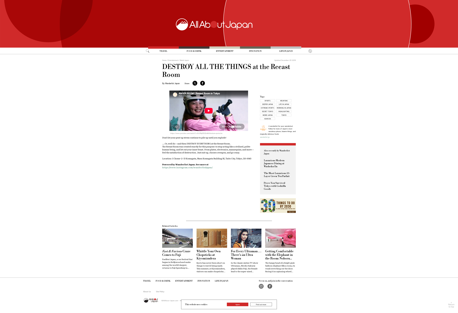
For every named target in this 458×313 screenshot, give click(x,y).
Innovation (255, 51)
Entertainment (225, 51)
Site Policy (160, 291)
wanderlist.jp (265, 137)
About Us (147, 291)
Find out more (261, 304)
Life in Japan (286, 51)
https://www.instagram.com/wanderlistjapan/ (187, 167)
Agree (237, 304)
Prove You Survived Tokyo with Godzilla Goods (275, 186)
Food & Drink (194, 51)
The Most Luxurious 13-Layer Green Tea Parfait (277, 175)
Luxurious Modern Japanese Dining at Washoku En (274, 163)
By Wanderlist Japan (171, 83)
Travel (163, 51)
